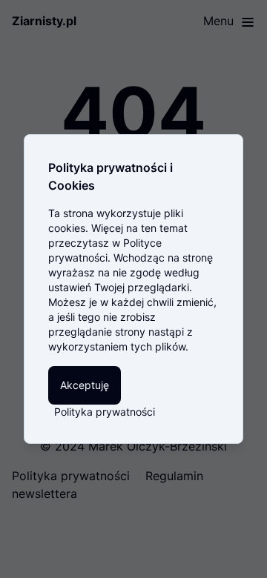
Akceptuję (84, 385)
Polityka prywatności (104, 411)
